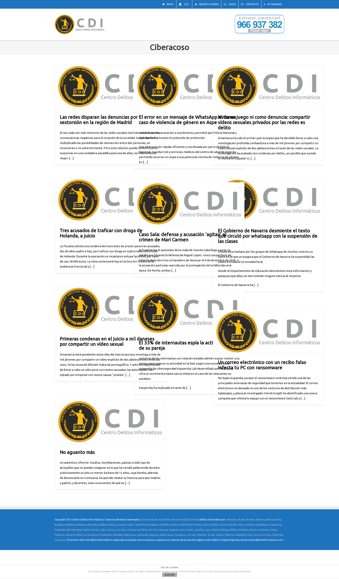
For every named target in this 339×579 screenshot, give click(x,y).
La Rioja (131, 529)
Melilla (233, 529)
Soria (170, 535)
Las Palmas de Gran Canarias (152, 529)
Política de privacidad (175, 519)
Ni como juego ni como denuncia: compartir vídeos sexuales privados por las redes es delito (264, 122)
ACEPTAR (169, 575)
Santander (142, 535)
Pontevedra (105, 535)
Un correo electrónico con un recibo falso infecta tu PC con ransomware (262, 365)
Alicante (250, 519)
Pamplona (92, 535)
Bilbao (103, 524)
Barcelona (93, 524)
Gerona (224, 524)
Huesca (95, 529)
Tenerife (201, 535)
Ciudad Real (184, 524)
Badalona (70, 524)
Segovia (153, 535)
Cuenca (207, 524)
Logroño (198, 529)
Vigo (249, 535)
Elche (215, 524)
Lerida (189, 529)
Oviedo (273, 529)
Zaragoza (60, 540)
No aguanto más (77, 452)
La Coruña (119, 529)
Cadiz (130, 524)
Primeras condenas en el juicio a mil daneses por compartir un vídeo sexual (107, 341)
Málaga (224, 529)
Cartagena (152, 524)
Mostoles (243, 529)
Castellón (164, 524)
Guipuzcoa (276, 524)
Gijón (240, 524)
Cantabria (140, 524)
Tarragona (180, 535)
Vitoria (257, 535)
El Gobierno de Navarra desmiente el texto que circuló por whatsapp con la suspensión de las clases (267, 236)
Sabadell (118, 535)
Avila (278, 519)
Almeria (260, 519)
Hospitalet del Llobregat (68, 529)
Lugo (207, 529)
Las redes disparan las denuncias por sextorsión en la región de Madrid (99, 119)
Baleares (82, 524)
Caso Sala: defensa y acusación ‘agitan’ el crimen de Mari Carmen (183, 237)
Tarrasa (191, 535)
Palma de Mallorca (75, 535)
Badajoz (59, 524)
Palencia (59, 535)
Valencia (229, 535)
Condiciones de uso (151, 519)
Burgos (112, 524)
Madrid (215, 529)
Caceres (122, 524)
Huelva (86, 529)
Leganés (173, 529)
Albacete (232, 519)
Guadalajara (262, 524)
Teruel (210, 535)
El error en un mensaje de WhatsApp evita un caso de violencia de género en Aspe (187, 119)
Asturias (270, 519)
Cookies (193, 519)
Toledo (219, 535)
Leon (182, 529)
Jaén (103, 529)
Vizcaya (266, 535)
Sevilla (162, 535)
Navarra (254, 529)
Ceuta (174, 524)
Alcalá (241, 519)
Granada (249, 524)
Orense (264, 529)
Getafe (233, 524)
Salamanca (130, 535)
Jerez (110, 529)
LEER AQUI (207, 571)
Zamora (276, 535)
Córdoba (197, 524)
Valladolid (240, 535)
